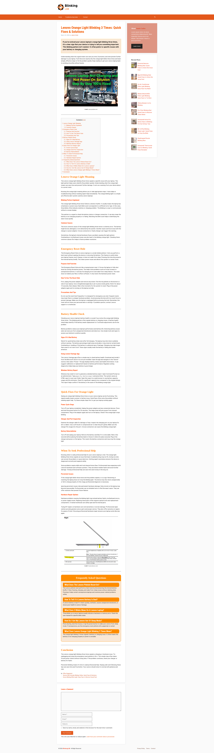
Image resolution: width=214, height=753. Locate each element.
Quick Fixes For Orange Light (71, 145)
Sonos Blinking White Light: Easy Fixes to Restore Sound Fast (80, 677)
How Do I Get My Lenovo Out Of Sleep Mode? (79, 168)
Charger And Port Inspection (73, 149)
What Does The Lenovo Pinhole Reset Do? (77, 162)
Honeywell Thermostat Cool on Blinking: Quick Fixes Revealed (145, 148)
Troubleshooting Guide (71, 17)
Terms (148, 748)
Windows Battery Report (72, 143)
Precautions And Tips (71, 135)
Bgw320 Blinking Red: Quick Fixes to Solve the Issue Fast (145, 77)
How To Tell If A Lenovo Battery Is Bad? (77, 164)
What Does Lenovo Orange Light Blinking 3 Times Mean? (81, 170)
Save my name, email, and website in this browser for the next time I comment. (88, 728)
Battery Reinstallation (71, 151)
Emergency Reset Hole (69, 129)
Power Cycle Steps (71, 147)
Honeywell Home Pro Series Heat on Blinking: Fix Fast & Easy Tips (145, 122)
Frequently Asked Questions (71, 160)
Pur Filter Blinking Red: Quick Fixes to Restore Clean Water (145, 112)
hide (84, 120)
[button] (155, 17)
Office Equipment (67, 673)
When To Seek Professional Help (72, 153)
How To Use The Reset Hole (73, 133)
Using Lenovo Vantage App (73, 141)
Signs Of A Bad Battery (72, 139)
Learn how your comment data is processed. (100, 736)
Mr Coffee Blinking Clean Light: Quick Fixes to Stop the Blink (145, 131)
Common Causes (70, 127)
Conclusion (66, 172)
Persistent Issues (70, 156)
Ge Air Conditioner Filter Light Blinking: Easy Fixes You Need (144, 86)
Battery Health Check (69, 137)
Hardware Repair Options (72, 158)
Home (60, 17)
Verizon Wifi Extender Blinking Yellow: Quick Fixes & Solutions (80, 675)
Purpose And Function (71, 131)
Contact (85, 17)
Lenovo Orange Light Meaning (71, 123)
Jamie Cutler (141, 28)
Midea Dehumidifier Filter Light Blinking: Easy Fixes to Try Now (144, 96)
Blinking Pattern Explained (73, 125)
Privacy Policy (141, 748)
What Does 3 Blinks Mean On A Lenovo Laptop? (79, 166)
